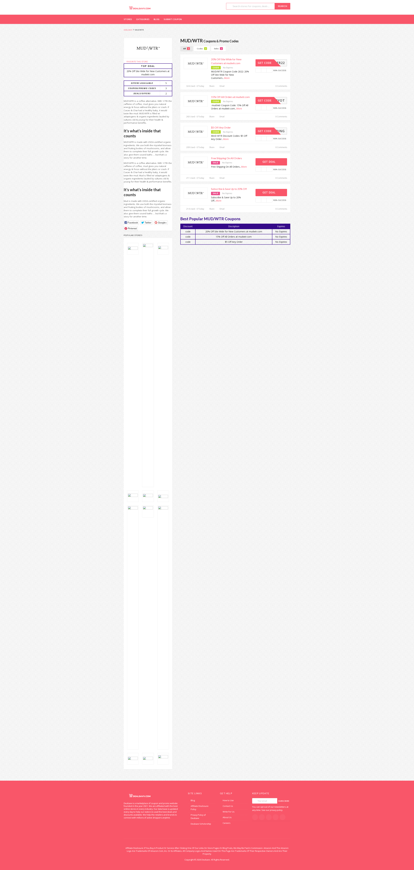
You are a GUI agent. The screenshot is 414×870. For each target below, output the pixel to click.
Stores (128, 19)
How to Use (228, 800)
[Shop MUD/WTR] (148, 48)
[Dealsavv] (140, 7)
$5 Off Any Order (221, 127)
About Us (227, 817)
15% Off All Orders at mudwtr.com (230, 96)
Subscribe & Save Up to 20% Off (229, 188)
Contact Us (228, 806)
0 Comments (281, 86)
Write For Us (228, 811)
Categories (142, 19)
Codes (201, 48)
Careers (226, 823)
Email (221, 86)
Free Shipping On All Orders (226, 158)
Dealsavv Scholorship (201, 823)
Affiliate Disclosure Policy (199, 808)
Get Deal (269, 162)
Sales (218, 48)
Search (282, 6)
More (227, 78)
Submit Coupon (173, 19)
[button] (131, 222)
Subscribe (283, 801)
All (186, 48)
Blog (156, 19)
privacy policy (276, 810)
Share (211, 86)
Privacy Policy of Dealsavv (198, 817)
